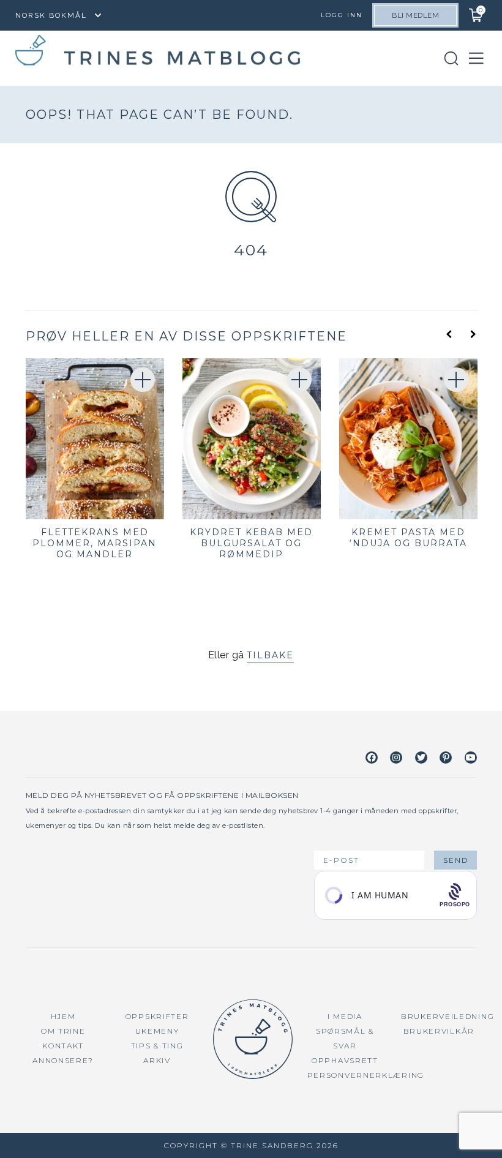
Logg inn (341, 15)
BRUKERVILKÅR (438, 1031)
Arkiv (157, 1060)
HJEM (63, 1016)
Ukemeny (157, 1031)
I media (345, 1016)
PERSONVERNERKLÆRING (365, 1075)
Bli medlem (415, 15)
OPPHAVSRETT (345, 1060)
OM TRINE (63, 1031)
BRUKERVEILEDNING (447, 1016)
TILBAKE (270, 655)
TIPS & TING (157, 1045)
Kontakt (63, 1045)
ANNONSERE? (63, 1060)
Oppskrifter (157, 1016)
